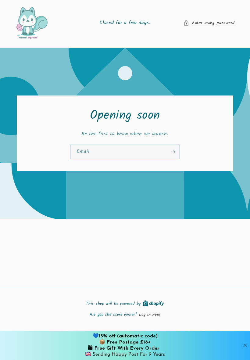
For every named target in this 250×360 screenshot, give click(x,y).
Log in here (149, 315)
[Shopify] (153, 304)
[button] (209, 23)
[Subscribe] (173, 151)
